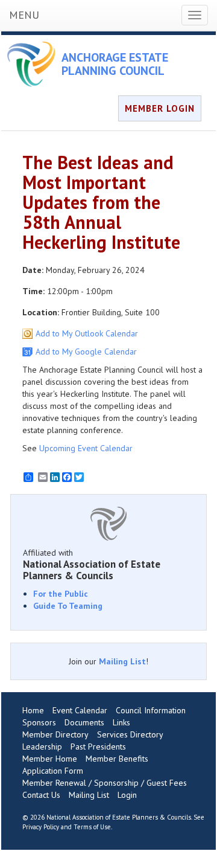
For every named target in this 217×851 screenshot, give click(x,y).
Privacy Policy (40, 827)
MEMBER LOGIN (160, 108)
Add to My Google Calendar (86, 351)
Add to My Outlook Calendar (87, 333)
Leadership (42, 746)
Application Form (52, 770)
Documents (84, 722)
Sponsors (39, 722)
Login (127, 794)
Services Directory (130, 734)
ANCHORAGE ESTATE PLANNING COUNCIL (114, 64)
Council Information (151, 710)
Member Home (49, 758)
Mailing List (122, 661)
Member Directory (55, 734)
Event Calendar (79, 710)
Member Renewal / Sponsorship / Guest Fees (104, 782)
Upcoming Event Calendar (86, 448)
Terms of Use (92, 827)
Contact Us (41, 794)
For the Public (60, 593)
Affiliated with (91, 564)
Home (33, 710)
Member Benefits (117, 758)
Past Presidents (98, 746)
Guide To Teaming (67, 605)
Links (121, 722)
